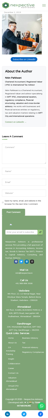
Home (11, 338)
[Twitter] (21, 262)
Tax (23, 343)
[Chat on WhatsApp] (41, 406)
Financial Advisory (30, 347)
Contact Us (13, 373)
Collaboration (14, 363)
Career (11, 368)
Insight (11, 359)
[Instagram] (32, 262)
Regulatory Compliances (33, 352)
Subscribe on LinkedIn (24, 59)
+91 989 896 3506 (24, 283)
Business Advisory (30, 338)
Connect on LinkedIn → (16, 122)
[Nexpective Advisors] (18, 5)
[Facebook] (16, 262)
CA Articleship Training (10, 350)
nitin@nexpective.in (24, 273)
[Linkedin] (27, 262)
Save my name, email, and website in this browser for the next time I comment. (23, 202)
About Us (12, 343)
